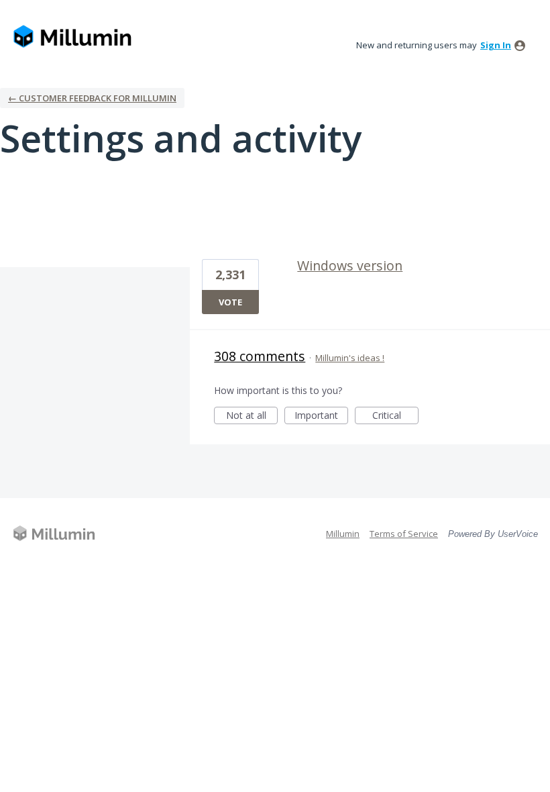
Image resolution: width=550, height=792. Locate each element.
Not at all (252, 416)
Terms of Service (404, 534)
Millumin (343, 534)
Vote (230, 302)
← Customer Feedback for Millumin (92, 98)
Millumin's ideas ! (349, 358)
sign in (495, 45)
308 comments (259, 356)
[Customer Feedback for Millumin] (72, 37)
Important (321, 416)
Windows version (349, 265)
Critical (395, 416)
